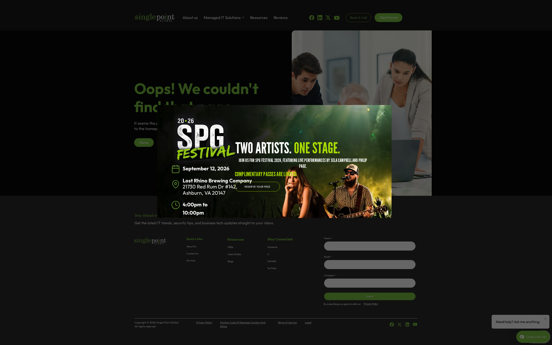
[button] (382, 113)
